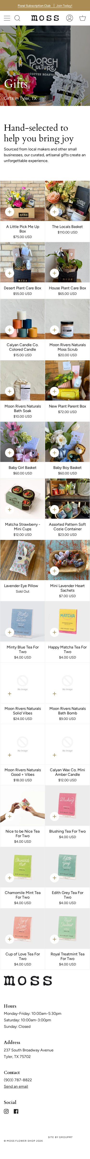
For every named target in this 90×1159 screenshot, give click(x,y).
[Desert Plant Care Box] (22, 262)
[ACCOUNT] (69, 18)
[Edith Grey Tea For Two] (67, 867)
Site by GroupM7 (60, 1137)
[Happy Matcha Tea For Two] (67, 621)
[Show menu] (7, 18)
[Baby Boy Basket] (67, 442)
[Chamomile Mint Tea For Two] (22, 867)
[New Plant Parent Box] (67, 380)
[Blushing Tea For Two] (67, 805)
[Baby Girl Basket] (22, 442)
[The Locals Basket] (67, 201)
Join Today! (45, 5)
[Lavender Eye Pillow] (22, 560)
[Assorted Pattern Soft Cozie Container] (67, 499)
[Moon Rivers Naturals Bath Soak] (22, 380)
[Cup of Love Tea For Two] (22, 928)
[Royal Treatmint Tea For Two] (67, 928)
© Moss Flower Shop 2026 (23, 1140)
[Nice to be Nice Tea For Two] (22, 805)
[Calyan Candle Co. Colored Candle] (22, 319)
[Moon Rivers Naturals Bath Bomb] (67, 683)
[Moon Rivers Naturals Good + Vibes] (22, 744)
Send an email (16, 1086)
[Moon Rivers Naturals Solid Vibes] (22, 683)
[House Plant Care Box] (67, 262)
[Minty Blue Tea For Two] (22, 621)
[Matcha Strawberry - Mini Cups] (22, 499)
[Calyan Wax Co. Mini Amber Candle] (67, 744)
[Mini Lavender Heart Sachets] (67, 560)
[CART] (82, 18)
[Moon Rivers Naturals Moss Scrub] (67, 319)
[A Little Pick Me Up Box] (22, 201)
